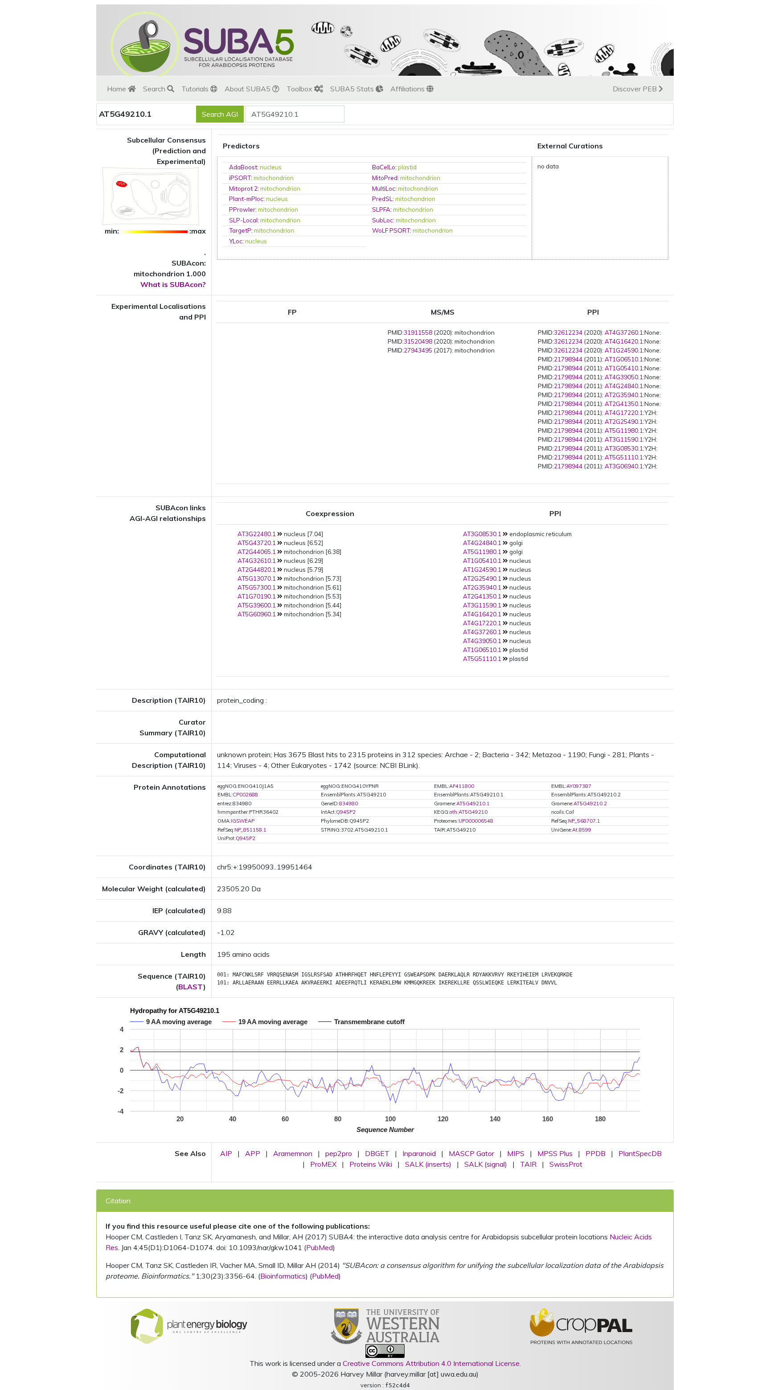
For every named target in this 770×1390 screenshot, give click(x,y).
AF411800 (461, 786)
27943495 (418, 350)
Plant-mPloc (246, 198)
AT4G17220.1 (624, 412)
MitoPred (384, 177)
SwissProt (565, 1164)
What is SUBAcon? (173, 284)
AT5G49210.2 (590, 803)
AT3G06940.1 (624, 466)
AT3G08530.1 (624, 448)
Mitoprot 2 (243, 188)
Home (117, 88)
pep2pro (338, 1153)
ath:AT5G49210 (468, 812)
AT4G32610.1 (257, 560)
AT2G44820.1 (257, 569)
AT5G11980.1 (624, 430)
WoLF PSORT (391, 230)
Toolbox (300, 88)
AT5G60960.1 (257, 614)
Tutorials (195, 88)
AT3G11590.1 (624, 439)
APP (252, 1153)
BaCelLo (383, 167)
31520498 (418, 341)
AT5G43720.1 (257, 542)
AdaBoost (243, 167)
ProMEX (323, 1164)
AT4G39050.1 (624, 377)
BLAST (190, 986)
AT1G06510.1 (624, 359)
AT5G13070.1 (257, 578)
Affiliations (408, 88)
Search (155, 88)
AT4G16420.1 (624, 341)
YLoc (235, 241)
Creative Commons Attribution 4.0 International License (431, 1363)
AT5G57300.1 (257, 587)
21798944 (568, 359)
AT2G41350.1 (624, 403)
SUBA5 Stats (353, 88)
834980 (348, 803)
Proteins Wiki (370, 1164)
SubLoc (382, 220)
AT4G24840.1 (624, 386)
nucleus (271, 167)
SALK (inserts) (428, 1164)
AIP (226, 1153)
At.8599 (581, 830)
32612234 (568, 332)
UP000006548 (476, 821)
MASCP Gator (471, 1153)
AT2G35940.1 (624, 394)
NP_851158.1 (250, 830)
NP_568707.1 (584, 821)
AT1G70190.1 (257, 596)
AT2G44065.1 (257, 551)
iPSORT (240, 177)
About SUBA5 (248, 88)
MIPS (515, 1153)
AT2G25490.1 (624, 421)
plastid (407, 167)
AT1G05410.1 (624, 368)
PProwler (242, 209)
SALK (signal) (485, 1164)
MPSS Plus (555, 1153)
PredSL (382, 198)
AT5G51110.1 (624, 457)
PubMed (319, 1247)
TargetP (240, 230)
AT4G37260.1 (624, 332)
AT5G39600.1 (257, 605)
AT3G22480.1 (257, 533)
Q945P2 (346, 812)
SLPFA (381, 209)
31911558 (418, 332)
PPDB (596, 1153)
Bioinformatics (283, 1275)
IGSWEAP (242, 821)
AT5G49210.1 (473, 803)
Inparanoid (419, 1153)
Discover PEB (636, 88)
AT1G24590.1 (624, 350)
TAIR (528, 1164)
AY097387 (578, 786)
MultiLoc (383, 188)
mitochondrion (274, 177)
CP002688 (245, 794)
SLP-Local (243, 220)
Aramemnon (292, 1153)
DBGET (377, 1153)
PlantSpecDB (640, 1153)
